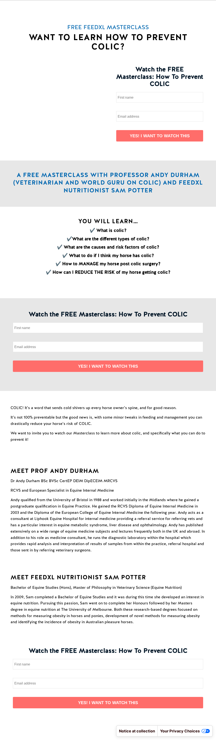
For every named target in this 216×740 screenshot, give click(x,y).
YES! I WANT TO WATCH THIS (160, 135)
